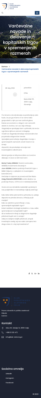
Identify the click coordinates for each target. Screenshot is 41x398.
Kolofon (4, 316)
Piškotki (4, 313)
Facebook (9, 382)
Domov (5, 66)
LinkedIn (9, 373)
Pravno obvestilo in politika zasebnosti (15, 311)
